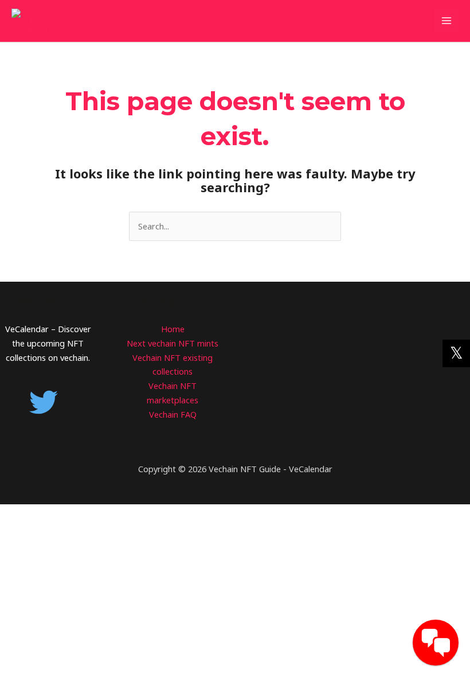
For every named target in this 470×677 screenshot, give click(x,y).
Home (173, 328)
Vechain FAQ (173, 414)
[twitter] (47, 402)
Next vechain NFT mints (172, 343)
